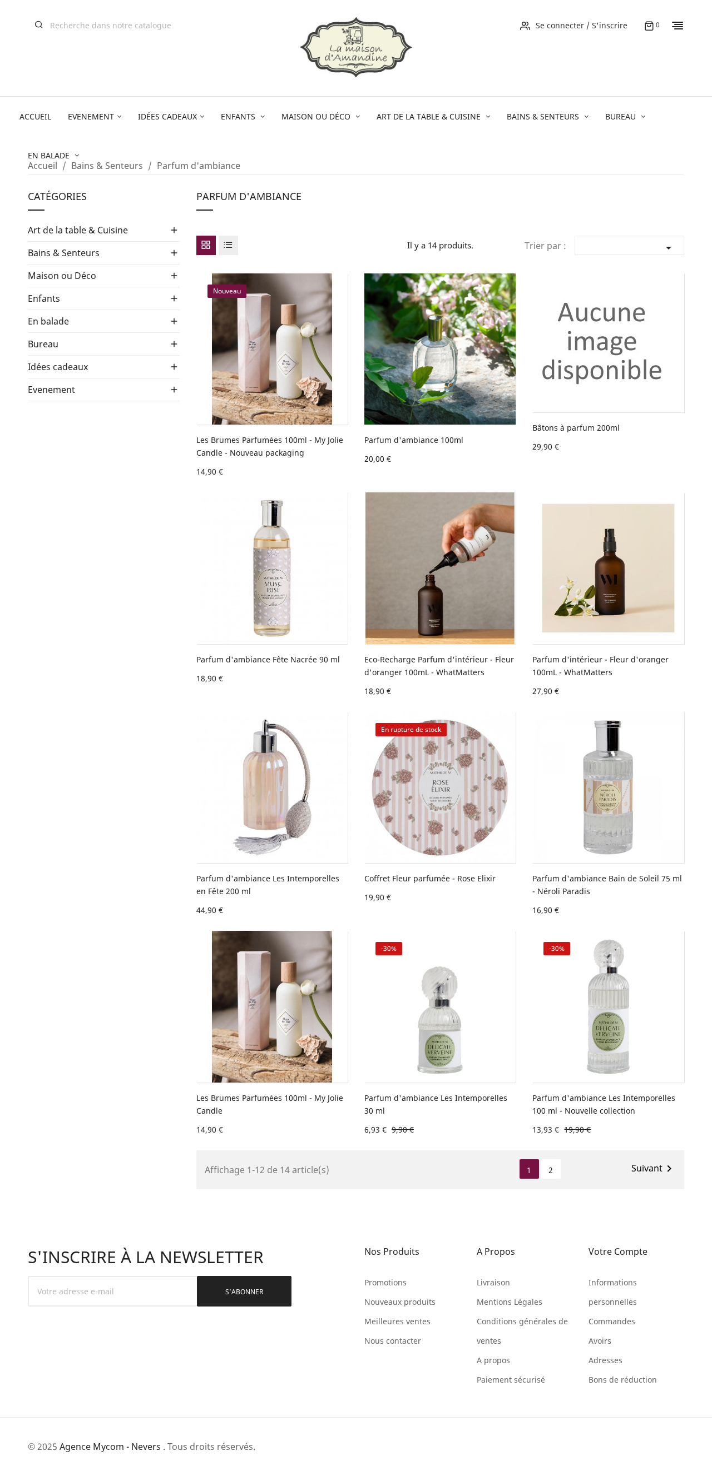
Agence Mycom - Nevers (110, 1446)
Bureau (43, 344)
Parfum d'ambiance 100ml (413, 440)
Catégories (57, 197)
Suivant (653, 1169)
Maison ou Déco (62, 276)
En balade (48, 321)
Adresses (605, 1360)
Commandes (612, 1321)
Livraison (493, 1282)
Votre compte (618, 1251)
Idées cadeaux (58, 367)
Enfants (44, 298)
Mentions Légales (509, 1302)
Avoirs (600, 1340)
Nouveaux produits (400, 1302)
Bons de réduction (623, 1379)
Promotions (385, 1282)
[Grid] (206, 245)
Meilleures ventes (397, 1321)
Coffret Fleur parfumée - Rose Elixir (430, 878)
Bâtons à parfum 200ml (576, 427)
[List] (228, 245)
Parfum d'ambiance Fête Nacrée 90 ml (268, 659)
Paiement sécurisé (511, 1379)
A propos (493, 1360)
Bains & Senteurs (64, 253)
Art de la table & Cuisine (78, 230)
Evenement (51, 389)
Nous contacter (392, 1340)
